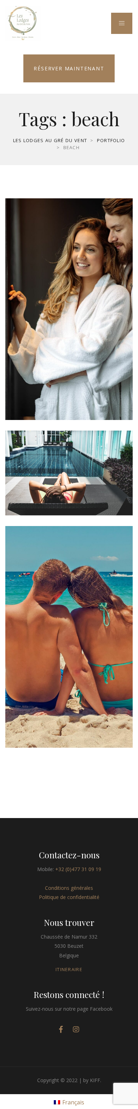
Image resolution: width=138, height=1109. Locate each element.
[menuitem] (69, 1102)
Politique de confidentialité (69, 897)
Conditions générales (69, 888)
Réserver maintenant (69, 68)
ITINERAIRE (69, 969)
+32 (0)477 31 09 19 (78, 869)
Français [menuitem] (73, 1102)
